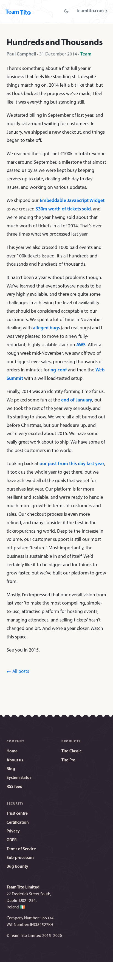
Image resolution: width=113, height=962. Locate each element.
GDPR (12, 840)
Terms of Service (21, 849)
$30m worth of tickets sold (63, 209)
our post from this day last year (71, 464)
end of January (76, 400)
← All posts (18, 671)
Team (85, 54)
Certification (18, 823)
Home (12, 751)
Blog (11, 769)
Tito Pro (68, 760)
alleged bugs (46, 328)
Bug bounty (17, 867)
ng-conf (58, 370)
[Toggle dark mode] (66, 11)
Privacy (13, 831)
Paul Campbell (21, 54)
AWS (81, 345)
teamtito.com (90, 11)
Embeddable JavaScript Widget (72, 200)
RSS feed (14, 787)
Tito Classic (71, 751)
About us (15, 760)
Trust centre (17, 814)
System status (19, 778)
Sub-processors (20, 858)
